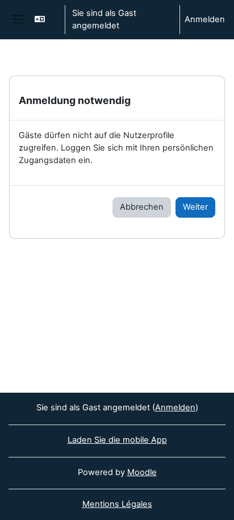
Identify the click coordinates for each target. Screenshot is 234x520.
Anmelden (205, 19)
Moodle (142, 472)
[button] (44, 19)
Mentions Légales (117, 504)
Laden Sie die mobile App (117, 440)
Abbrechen (142, 207)
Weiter (195, 207)
